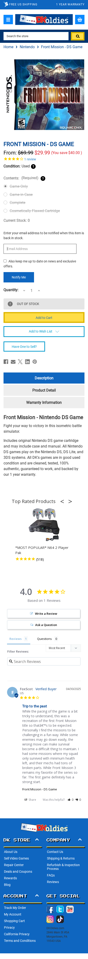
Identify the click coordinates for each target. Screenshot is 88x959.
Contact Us (55, 852)
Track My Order (15, 908)
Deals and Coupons (18, 871)
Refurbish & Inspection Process (63, 867)
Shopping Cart (14, 921)
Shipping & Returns (61, 858)
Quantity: (11, 290)
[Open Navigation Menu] (8, 19)
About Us (10, 852)
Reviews (53, 882)
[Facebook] (6, 361)
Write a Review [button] (46, 613)
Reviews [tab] (15, 639)
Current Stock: (17, 220)
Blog (7, 885)
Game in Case (21, 194)
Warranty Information (44, 402)
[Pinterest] (34, 361)
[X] (20, 361)
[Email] (13, 361)
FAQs (51, 875)
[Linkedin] (27, 361)
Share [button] (32, 800)
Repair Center (14, 865)
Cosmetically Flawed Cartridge (35, 211)
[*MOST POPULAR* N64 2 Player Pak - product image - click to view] (44, 525)
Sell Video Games (16, 858)
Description (44, 378)
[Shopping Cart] (79, 19)
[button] (63, 501)
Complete (17, 202)
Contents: (21, 178)
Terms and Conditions (20, 941)
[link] (44, 159)
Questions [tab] (44, 639)
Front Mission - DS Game (39, 789)
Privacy (9, 927)
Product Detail (44, 390)
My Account (12, 914)
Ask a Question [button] (46, 625)
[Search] (77, 36)
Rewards (10, 878)
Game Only (19, 186)
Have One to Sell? (24, 347)
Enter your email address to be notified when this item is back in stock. (44, 235)
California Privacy (17, 934)
